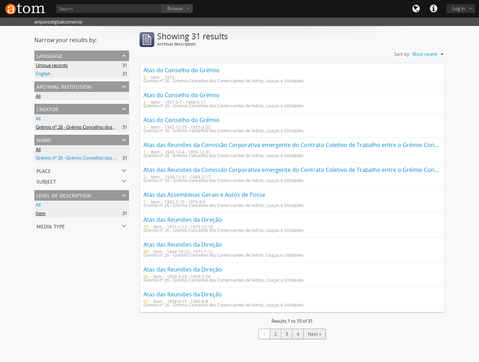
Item (41, 213)
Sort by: (402, 54)
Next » (314, 334)
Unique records (52, 65)
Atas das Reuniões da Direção (182, 219)
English (43, 74)
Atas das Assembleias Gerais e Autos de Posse (204, 195)
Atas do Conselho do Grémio (181, 70)
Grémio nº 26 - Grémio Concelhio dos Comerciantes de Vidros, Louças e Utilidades (120, 127)
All (38, 96)
